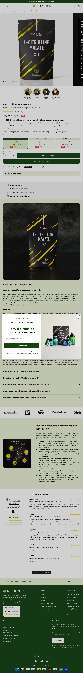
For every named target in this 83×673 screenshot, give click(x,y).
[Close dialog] (78, 317)
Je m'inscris (21, 345)
